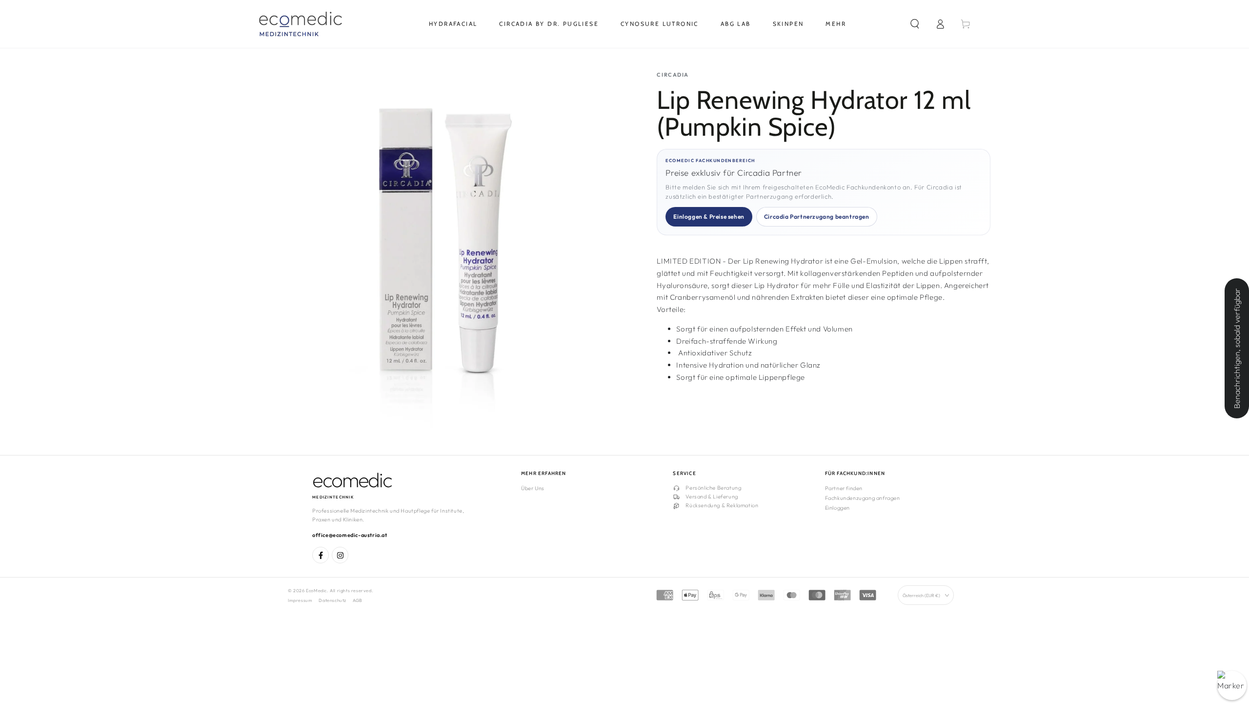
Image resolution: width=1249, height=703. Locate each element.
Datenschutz (332, 600)
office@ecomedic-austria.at (349, 535)
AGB (358, 600)
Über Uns (532, 488)
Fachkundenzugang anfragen (862, 498)
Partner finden (844, 488)
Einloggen (837, 507)
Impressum (300, 600)
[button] (914, 24)
